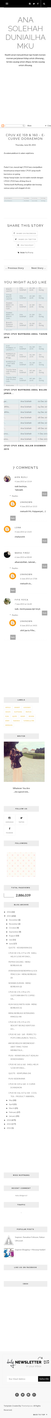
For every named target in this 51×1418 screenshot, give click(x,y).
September (14, 932)
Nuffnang (29, 252)
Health (7, 712)
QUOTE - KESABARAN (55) (20, 947)
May (11, 1100)
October (13, 928)
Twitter (21, 822)
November (13, 924)
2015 (9, 916)
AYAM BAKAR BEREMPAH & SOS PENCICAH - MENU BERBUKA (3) (22, 974)
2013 (9, 1124)
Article (8, 707)
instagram (9, 822)
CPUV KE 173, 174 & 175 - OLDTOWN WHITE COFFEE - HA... (22, 995)
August (12, 936)
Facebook (9, 833)
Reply (45, 494)
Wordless (8, 725)
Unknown (26, 502)
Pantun (28, 712)
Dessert (17, 707)
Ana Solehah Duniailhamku (25, 32)
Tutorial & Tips (29, 720)
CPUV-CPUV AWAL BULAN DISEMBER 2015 (25, 447)
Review (31, 716)
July (11, 940)
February (13, 1112)
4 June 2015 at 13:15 (28, 506)
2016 (9, 912)
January (12, 1116)
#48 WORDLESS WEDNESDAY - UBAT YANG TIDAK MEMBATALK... (22, 1046)
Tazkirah (16, 720)
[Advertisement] (25, 97)
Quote (14, 716)
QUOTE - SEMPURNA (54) (19, 1073)
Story (7, 720)
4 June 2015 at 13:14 (23, 481)
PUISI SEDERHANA (16, 1078)
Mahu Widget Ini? (21, 1195)
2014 (9, 1120)
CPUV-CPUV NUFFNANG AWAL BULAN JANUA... (25, 391)
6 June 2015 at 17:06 (28, 578)
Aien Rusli (21, 477)
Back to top (39, 1415)
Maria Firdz (22, 553)
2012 (9, 1128)
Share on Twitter (27, 239)
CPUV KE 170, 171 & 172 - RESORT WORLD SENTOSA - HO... (22, 1025)
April (11, 1104)
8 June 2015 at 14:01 (28, 625)
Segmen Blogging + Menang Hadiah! (30, 1249)
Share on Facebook (26, 233)
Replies (15, 496)
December (13, 920)
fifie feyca (21, 599)
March (12, 1108)
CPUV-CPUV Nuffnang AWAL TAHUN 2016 (25, 336)
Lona (18, 527)
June (11, 943)
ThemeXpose (27, 1406)
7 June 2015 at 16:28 (23, 604)
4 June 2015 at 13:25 (23, 532)
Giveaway (27, 707)
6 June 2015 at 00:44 (23, 557)
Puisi (7, 716)
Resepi (23, 716)
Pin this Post (27, 245)
